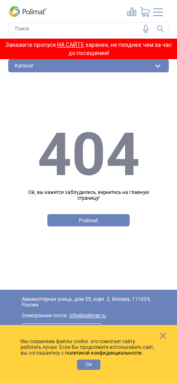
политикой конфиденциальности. (104, 353)
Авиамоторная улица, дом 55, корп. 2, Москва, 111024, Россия (86, 302)
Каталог (24, 66)
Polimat (88, 220)
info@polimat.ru (88, 315)
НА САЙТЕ (70, 45)
